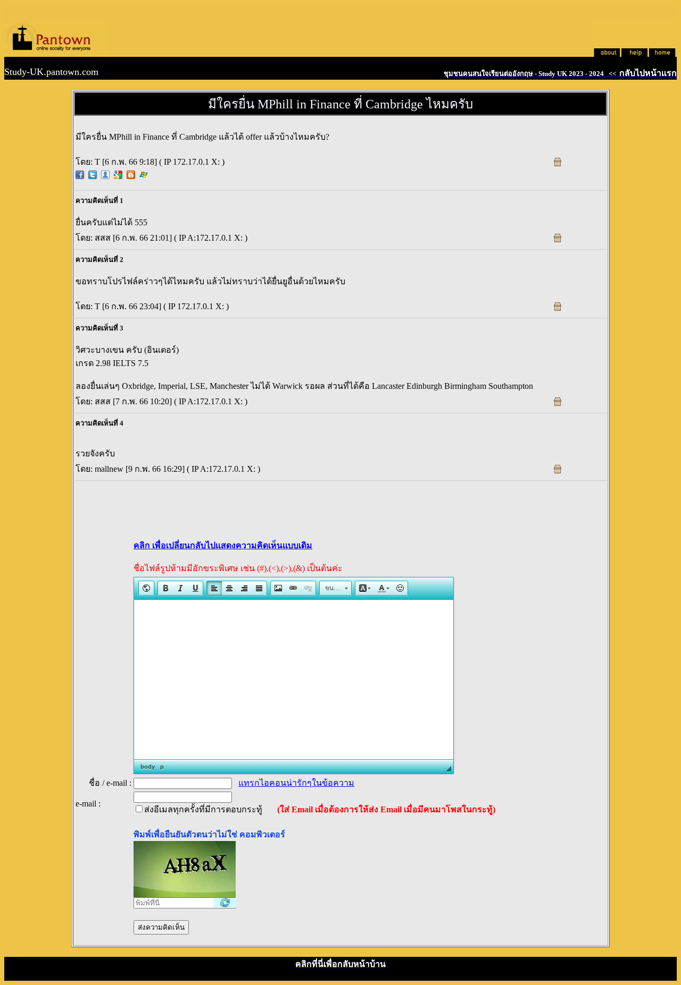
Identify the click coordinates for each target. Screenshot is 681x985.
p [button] (162, 766)
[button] (146, 588)
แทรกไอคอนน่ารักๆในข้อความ (296, 782)
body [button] (147, 766)
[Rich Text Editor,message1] (293, 679)
